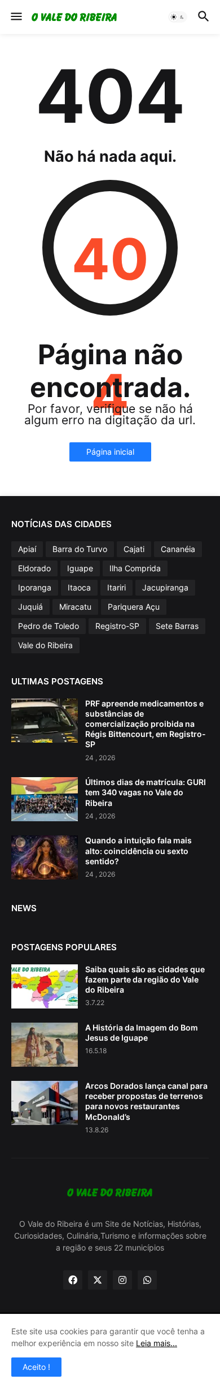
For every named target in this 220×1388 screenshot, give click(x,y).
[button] (15, 17)
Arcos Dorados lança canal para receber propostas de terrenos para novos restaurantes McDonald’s (146, 1101)
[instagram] (122, 1280)
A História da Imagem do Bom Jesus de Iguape (141, 1032)
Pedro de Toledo (48, 626)
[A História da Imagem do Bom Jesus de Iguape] (44, 1045)
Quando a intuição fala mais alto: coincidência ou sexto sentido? (138, 850)
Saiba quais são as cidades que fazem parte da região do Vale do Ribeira (145, 979)
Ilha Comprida (135, 568)
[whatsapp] (147, 1280)
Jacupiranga (165, 587)
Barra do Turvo (79, 549)
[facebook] (72, 1280)
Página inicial (110, 451)
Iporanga (34, 587)
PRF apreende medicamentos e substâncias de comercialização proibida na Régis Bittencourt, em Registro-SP (145, 724)
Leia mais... (156, 1343)
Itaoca (79, 587)
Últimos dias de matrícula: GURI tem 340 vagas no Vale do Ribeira (145, 792)
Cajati (134, 549)
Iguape (80, 568)
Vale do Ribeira (45, 645)
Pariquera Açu (134, 606)
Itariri (116, 587)
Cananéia (178, 549)
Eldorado (34, 568)
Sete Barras (177, 626)
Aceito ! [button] (36, 1367)
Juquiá (30, 606)
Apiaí (27, 549)
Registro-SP (117, 626)
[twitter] (97, 1280)
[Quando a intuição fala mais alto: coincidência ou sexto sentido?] (44, 857)
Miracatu (75, 606)
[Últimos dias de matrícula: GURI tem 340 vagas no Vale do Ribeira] (44, 799)
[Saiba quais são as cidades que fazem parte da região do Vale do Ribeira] (44, 986)
